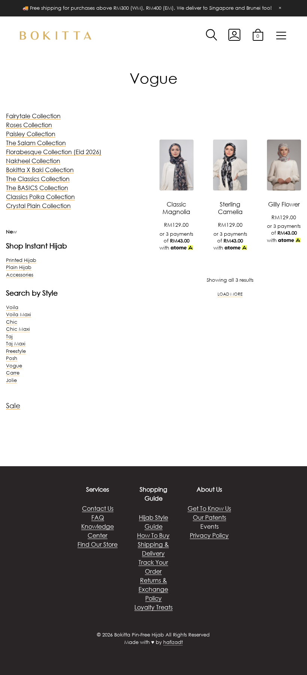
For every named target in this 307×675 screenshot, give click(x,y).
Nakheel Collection (33, 161)
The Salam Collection (36, 143)
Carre (12, 373)
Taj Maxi (15, 343)
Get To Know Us (209, 508)
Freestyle (16, 351)
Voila (12, 307)
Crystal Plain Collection (38, 206)
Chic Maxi (18, 329)
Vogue (14, 366)
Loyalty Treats (153, 607)
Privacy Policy (209, 535)
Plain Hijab (18, 267)
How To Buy (153, 535)
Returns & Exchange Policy (153, 589)
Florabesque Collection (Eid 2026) (53, 152)
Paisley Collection (30, 134)
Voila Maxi (18, 314)
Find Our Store (97, 544)
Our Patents (209, 517)
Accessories (19, 275)
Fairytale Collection (33, 116)
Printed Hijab (21, 260)
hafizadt (173, 642)
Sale (13, 405)
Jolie (11, 380)
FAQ (97, 517)
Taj (9, 336)
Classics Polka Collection (40, 197)
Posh (11, 358)
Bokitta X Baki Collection (40, 170)
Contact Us (97, 508)
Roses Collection (29, 125)
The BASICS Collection (37, 188)
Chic (11, 322)
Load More (230, 294)
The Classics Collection (38, 179)
